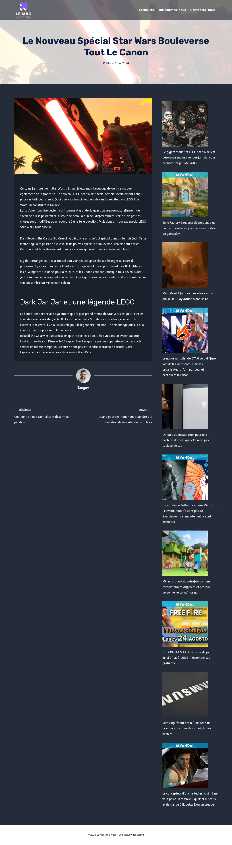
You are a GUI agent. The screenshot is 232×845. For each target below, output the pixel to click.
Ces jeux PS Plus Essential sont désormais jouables (41, 416)
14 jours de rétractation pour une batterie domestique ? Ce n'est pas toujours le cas (185, 440)
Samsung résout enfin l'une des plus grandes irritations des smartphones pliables (186, 728)
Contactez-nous (203, 10)
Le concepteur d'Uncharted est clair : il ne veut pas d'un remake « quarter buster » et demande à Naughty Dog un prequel (190, 799)
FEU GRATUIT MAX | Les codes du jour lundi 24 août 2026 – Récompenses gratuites (187, 658)
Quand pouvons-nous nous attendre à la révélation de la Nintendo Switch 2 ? (125, 416)
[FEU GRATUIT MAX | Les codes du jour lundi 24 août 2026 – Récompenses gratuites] (190, 624)
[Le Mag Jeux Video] (23, 10)
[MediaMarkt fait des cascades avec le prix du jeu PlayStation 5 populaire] (190, 265)
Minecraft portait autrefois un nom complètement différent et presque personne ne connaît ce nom (186, 587)
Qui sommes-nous (172, 10)
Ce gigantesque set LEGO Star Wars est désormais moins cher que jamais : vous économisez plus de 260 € (188, 157)
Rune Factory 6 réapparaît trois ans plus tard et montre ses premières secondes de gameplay (188, 228)
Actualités (147, 10)
